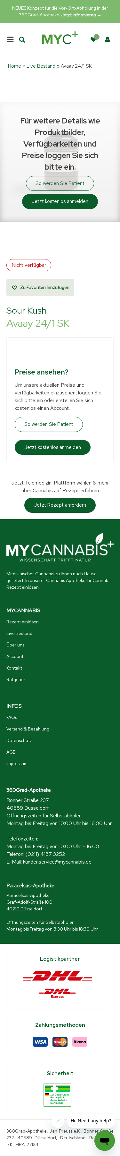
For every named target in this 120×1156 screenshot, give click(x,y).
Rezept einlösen (22, 622)
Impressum (17, 763)
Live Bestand (41, 66)
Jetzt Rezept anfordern (60, 505)
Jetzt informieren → (81, 15)
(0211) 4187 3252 (45, 854)
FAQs (11, 717)
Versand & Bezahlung (27, 729)
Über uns (15, 645)
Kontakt (14, 668)
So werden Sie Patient (60, 183)
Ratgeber (15, 679)
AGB (11, 752)
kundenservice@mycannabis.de (57, 861)
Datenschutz (19, 740)
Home (14, 66)
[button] (40, 287)
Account (14, 656)
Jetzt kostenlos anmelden (60, 201)
